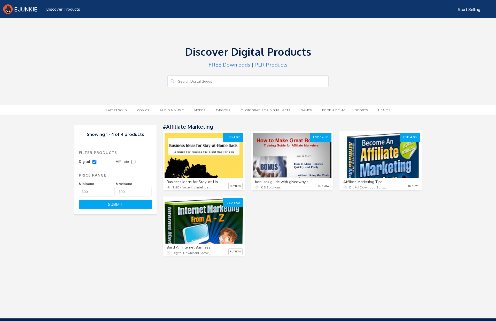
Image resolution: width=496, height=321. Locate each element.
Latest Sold (116, 110)
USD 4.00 (409, 137)
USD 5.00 (233, 203)
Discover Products (63, 9)
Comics (143, 110)
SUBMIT (115, 204)
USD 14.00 (320, 137)
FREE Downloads (229, 64)
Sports (361, 110)
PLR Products (271, 64)
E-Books (223, 110)
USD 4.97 (233, 137)
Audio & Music (172, 110)
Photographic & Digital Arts (265, 110)
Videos (200, 110)
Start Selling (469, 9)
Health (384, 110)
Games (306, 110)
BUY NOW (235, 186)
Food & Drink (333, 110)
